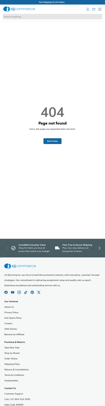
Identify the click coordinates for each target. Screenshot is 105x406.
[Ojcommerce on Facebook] (6, 291)
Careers (8, 323)
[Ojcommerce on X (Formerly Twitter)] (39, 291)
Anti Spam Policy (13, 317)
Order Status (11, 358)
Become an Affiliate (14, 334)
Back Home (52, 141)
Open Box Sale (11, 347)
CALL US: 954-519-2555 (17, 399)
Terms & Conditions (14, 375)
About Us (9, 306)
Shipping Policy (12, 364)
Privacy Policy (11, 312)
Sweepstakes (11, 380)
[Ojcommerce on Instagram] (19, 291)
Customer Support (13, 393)
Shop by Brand (12, 353)
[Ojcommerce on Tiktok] (26, 291)
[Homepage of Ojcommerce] (19, 9)
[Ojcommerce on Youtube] (13, 291)
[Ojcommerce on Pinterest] (32, 291)
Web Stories (10, 328)
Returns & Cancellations (16, 369)
